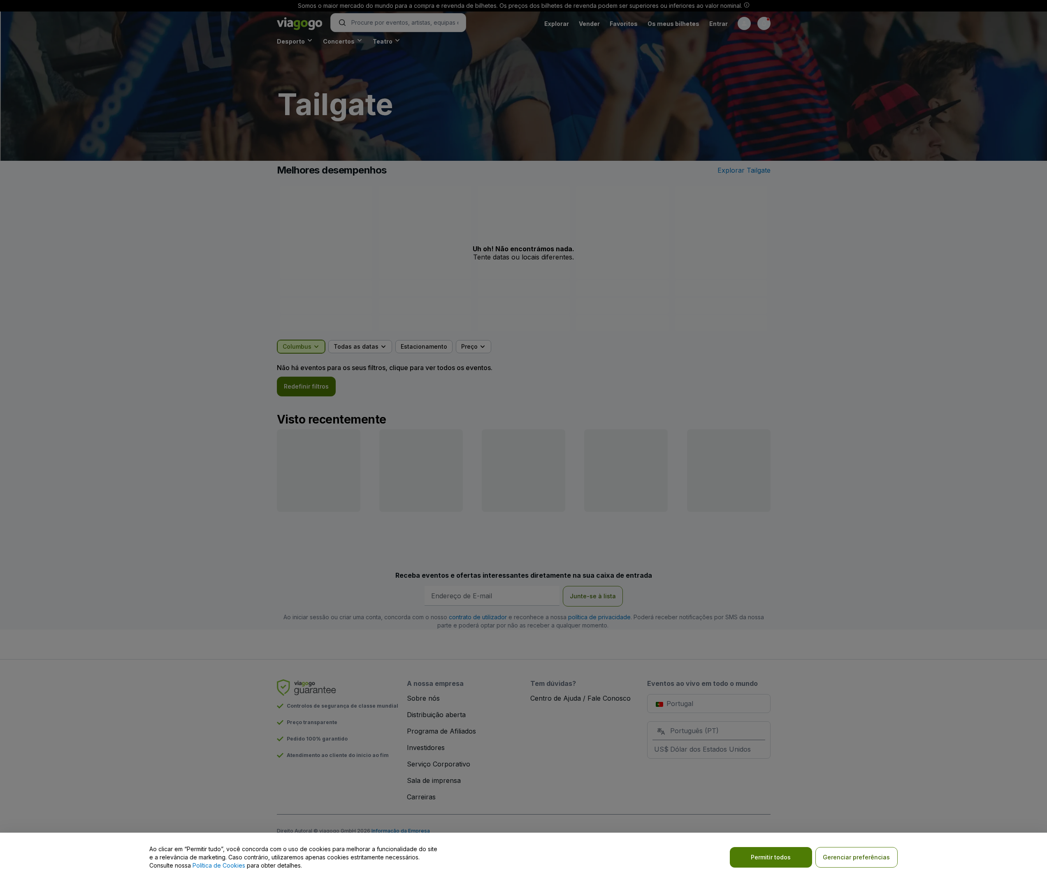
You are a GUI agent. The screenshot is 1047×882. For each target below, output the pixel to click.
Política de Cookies (219, 865)
